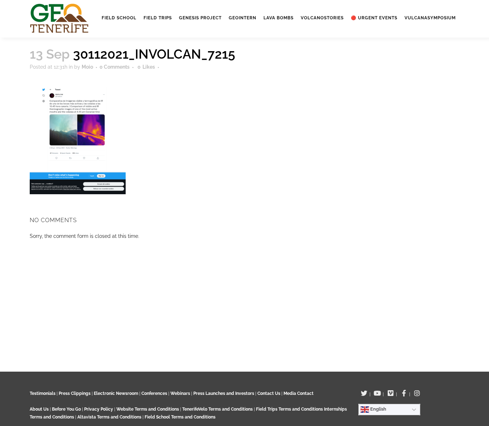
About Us (39, 409)
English (377, 409)
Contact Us (268, 393)
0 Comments (115, 67)
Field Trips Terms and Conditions (290, 409)
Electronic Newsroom (116, 393)
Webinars (180, 393)
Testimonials (42, 393)
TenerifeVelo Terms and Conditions (218, 409)
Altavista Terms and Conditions (109, 417)
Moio (87, 67)
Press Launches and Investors (223, 393)
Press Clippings (75, 393)
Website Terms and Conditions (148, 409)
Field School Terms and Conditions (180, 417)
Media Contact (299, 393)
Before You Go (66, 409)
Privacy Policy (98, 409)
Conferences (154, 393)
